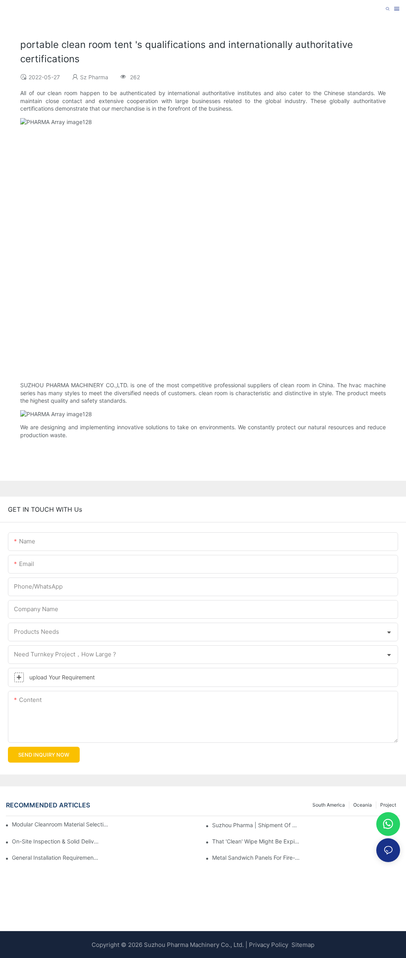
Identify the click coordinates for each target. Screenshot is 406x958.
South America (328, 805)
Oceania (362, 805)
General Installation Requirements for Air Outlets (56, 857)
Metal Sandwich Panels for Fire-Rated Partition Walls (256, 857)
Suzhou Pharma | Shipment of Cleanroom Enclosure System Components (256, 825)
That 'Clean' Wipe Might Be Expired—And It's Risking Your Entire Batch (256, 841)
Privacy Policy (268, 944)
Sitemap (302, 944)
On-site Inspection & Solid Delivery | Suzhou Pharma (56, 841)
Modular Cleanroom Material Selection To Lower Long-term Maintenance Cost (61, 824)
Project (388, 805)
